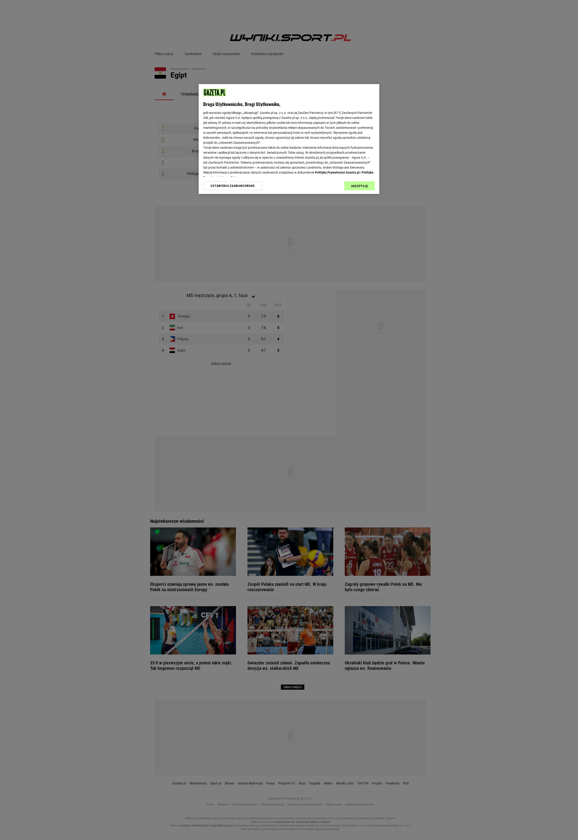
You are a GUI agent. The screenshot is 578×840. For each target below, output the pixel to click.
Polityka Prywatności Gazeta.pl (337, 172)
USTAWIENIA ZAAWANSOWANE (233, 186)
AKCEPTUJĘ (359, 186)
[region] (289, 139)
